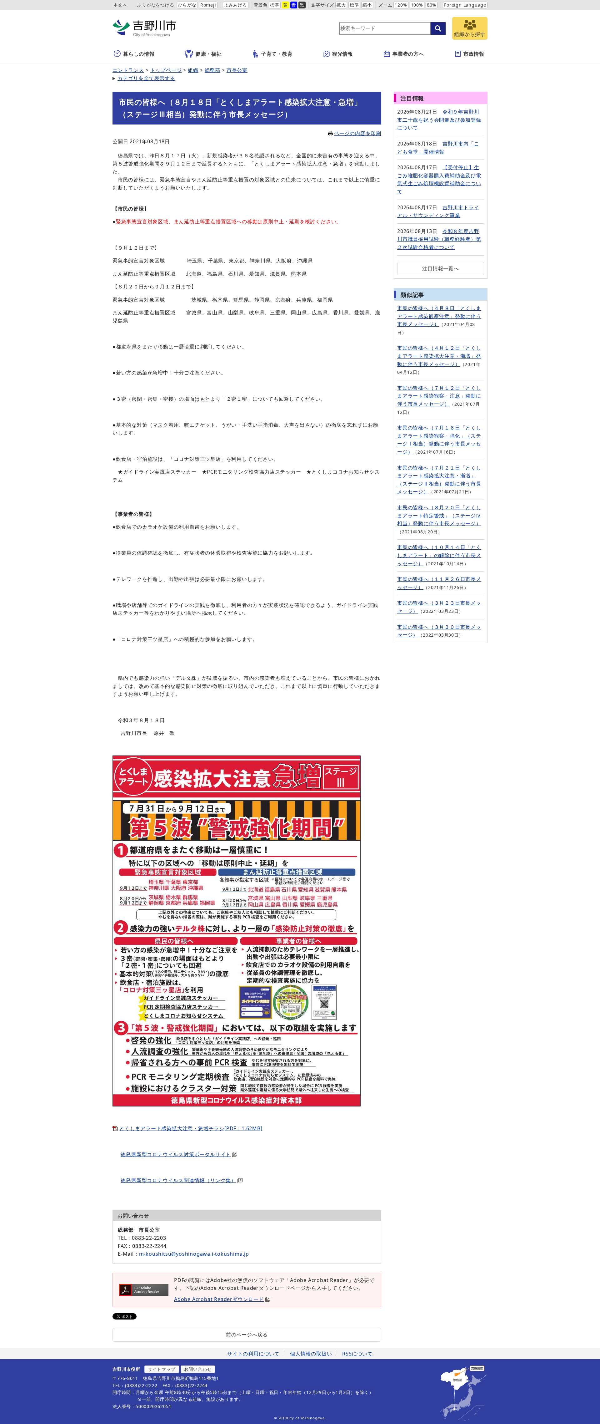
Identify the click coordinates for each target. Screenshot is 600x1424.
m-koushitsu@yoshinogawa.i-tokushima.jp (194, 1253)
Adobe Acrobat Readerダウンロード (219, 1299)
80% (431, 5)
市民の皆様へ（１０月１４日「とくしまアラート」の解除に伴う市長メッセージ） (439, 555)
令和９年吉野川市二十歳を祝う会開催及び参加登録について (439, 119)
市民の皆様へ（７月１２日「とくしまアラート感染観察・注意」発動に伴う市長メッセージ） (439, 395)
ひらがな (187, 5)
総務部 (212, 70)
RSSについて (357, 1353)
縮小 (367, 5)
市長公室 (237, 70)
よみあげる (235, 5)
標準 (274, 5)
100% (417, 5)
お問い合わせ (198, 1369)
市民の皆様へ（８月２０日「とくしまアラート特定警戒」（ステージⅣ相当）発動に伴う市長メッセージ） (439, 515)
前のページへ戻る (247, 1334)
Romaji (208, 5)
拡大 (341, 5)
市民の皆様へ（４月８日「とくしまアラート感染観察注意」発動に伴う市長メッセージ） (439, 316)
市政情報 (473, 53)
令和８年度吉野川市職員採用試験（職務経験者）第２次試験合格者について (439, 239)
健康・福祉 (209, 53)
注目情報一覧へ (440, 268)
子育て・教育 (277, 53)
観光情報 (342, 53)
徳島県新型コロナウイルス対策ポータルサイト (176, 1154)
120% (401, 5)
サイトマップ (162, 1369)
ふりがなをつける (155, 5)
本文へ (120, 5)
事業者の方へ (408, 53)
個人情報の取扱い (311, 1353)
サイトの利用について (253, 1353)
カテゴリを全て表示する (146, 78)
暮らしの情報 (139, 53)
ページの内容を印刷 (357, 133)
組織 (193, 70)
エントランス (128, 70)
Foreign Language (465, 5)
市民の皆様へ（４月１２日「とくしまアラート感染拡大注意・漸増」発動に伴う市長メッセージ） (439, 355)
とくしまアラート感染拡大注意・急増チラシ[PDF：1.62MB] (190, 1128)
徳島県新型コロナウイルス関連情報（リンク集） (178, 1180)
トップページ (166, 70)
